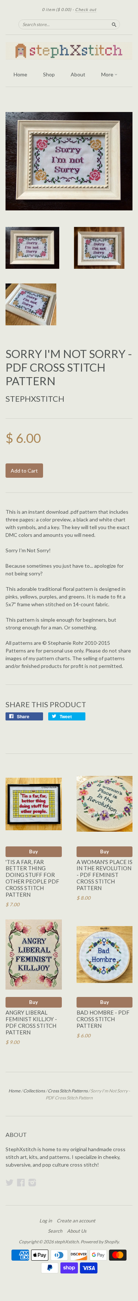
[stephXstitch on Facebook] (21, 1182)
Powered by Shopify (99, 1241)
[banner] (69, 50)
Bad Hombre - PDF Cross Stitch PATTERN (103, 1019)
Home (20, 74)
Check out (85, 9)
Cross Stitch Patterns (68, 1091)
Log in (45, 1220)
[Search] (114, 24)
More (107, 74)
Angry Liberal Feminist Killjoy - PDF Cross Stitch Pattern (31, 1022)
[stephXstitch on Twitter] (10, 1182)
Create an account (76, 1220)
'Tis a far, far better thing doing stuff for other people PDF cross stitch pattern (32, 878)
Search (55, 1230)
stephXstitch (35, 399)
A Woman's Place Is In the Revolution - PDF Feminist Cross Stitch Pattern (104, 875)
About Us (76, 1230)
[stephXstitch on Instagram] (32, 1182)
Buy (33, 851)
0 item (56, 9)
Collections (34, 1091)
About (78, 74)
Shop (49, 74)
